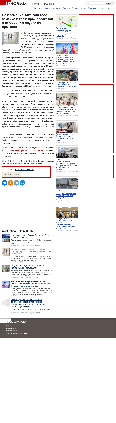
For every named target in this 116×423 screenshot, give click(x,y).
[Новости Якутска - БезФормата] (13, 3)
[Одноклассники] (10, 183)
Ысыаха (24, 36)
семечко (41, 41)
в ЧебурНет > (104, 8)
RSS (25, 333)
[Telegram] (16, 183)
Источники (55, 8)
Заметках (18, 164)
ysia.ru (8, 45)
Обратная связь (11, 329)
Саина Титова (36, 164)
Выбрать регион (11, 330)
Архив (45, 8)
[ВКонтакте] (4, 183)
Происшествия (79, 8)
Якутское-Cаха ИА (24, 169)
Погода (66, 8)
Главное (36, 8)
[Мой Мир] (22, 183)
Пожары (92, 8)
